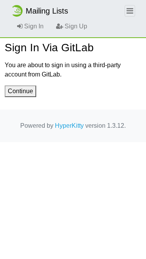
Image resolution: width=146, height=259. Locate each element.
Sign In (33, 26)
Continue (20, 91)
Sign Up (75, 26)
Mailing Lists (47, 11)
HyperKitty (69, 125)
